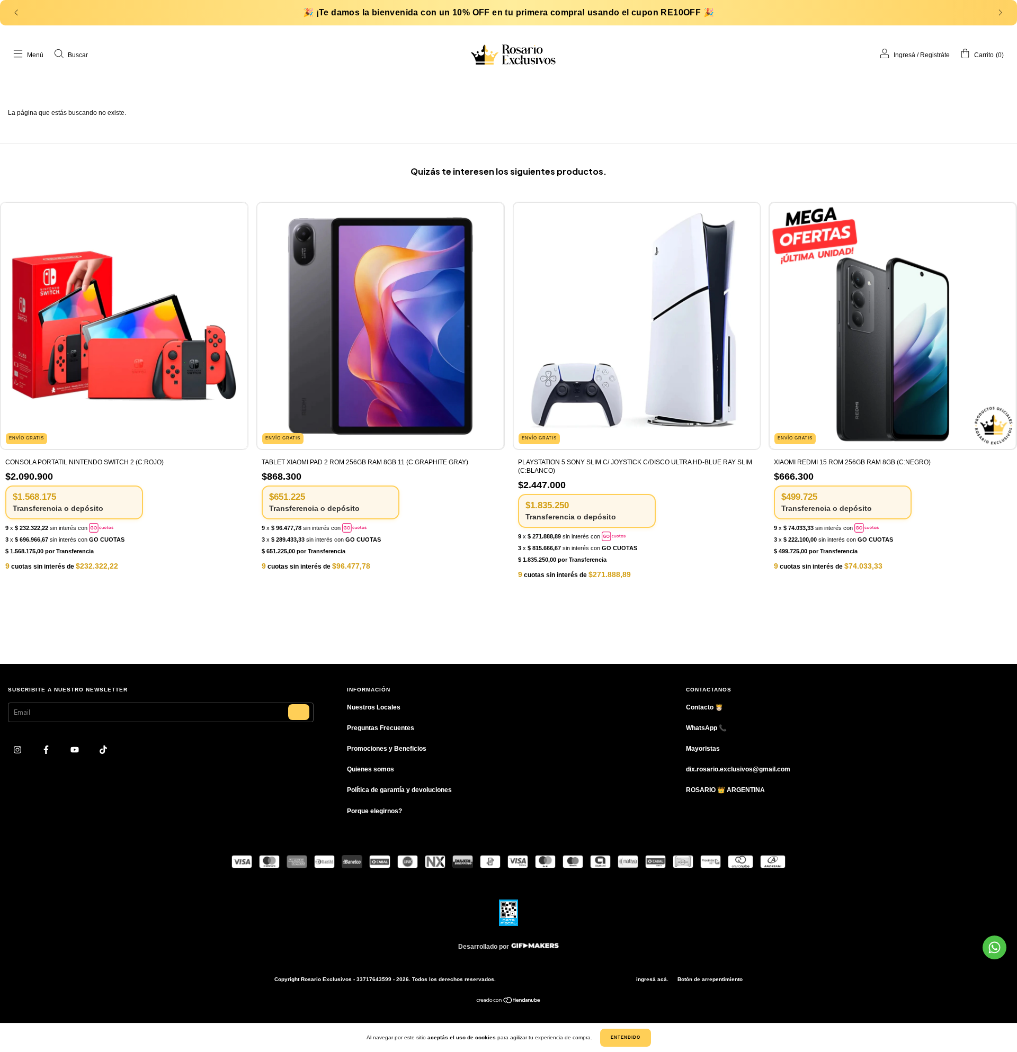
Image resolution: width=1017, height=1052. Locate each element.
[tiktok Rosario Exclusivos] (103, 750)
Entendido (625, 1037)
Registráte (935, 55)
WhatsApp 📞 (706, 728)
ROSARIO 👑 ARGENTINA (725, 790)
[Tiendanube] (509, 1001)
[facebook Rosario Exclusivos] (47, 750)
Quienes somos (370, 769)
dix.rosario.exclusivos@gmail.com (738, 769)
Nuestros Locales (373, 707)
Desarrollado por (484, 946)
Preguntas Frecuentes (380, 728)
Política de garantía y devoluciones (399, 790)
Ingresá (904, 55)
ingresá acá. (652, 979)
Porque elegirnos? (374, 811)
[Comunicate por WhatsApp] (994, 947)
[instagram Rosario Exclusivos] (18, 750)
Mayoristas (703, 748)
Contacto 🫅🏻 (704, 707)
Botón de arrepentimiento (710, 979)
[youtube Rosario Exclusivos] (75, 750)
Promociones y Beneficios (386, 748)
